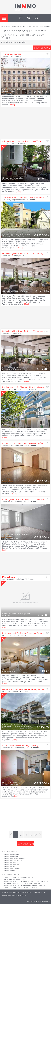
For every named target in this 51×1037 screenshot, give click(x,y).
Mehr (12, 105)
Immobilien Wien (9, 870)
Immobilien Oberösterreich (13, 860)
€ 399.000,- (41, 92)
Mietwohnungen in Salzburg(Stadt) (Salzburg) (21, 887)
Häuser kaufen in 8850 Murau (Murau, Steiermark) (22, 883)
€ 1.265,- (43, 179)
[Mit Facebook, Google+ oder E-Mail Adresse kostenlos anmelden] (36, 18)
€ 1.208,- (43, 614)
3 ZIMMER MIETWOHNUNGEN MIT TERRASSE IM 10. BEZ (31, 26)
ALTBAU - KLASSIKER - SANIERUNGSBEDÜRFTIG (24, 443)
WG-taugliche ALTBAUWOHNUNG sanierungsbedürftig (26, 499)
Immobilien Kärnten (10, 856)
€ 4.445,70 (42, 291)
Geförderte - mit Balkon (24, 689)
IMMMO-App (6, 895)
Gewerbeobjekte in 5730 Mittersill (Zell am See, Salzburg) (25, 881)
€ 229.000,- (41, 537)
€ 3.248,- (43, 368)
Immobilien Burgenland (12, 854)
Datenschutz (27, 892)
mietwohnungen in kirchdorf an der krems (19, 877)
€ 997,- (44, 425)
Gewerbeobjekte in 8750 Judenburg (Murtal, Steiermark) (25, 885)
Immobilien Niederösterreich (14, 858)
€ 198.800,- (41, 481)
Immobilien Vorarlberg (11, 868)
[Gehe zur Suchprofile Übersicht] (21, 18)
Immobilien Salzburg (11, 862)
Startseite (5, 26)
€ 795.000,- (41, 235)
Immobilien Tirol (9, 866)
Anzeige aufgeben (19, 895)
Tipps (45, 892)
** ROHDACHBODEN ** (12, 54)
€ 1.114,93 (43, 727)
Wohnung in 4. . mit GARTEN (21, 141)
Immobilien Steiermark (12, 864)
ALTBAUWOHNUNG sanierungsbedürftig (20, 745)
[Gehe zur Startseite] (25, 10)
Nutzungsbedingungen (11, 892)
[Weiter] (40, 834)
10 (35, 834)
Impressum (38, 892)
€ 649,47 (43, 671)
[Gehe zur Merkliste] (29, 18)
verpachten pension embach (14, 879)
